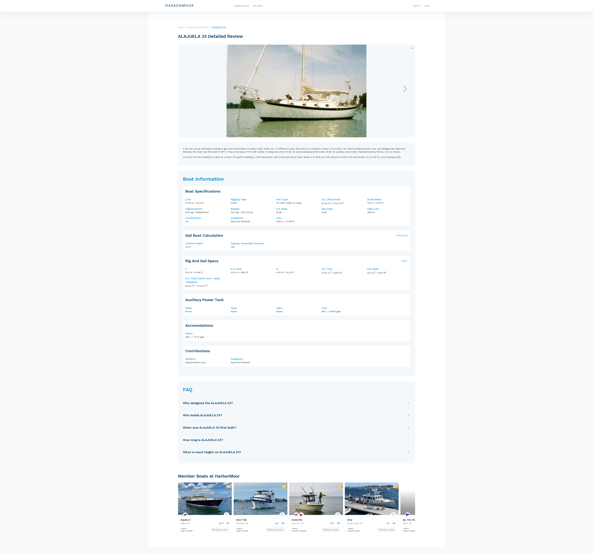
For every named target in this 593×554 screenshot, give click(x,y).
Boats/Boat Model (198, 27)
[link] (219, 529)
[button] (294, 134)
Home (181, 27)
